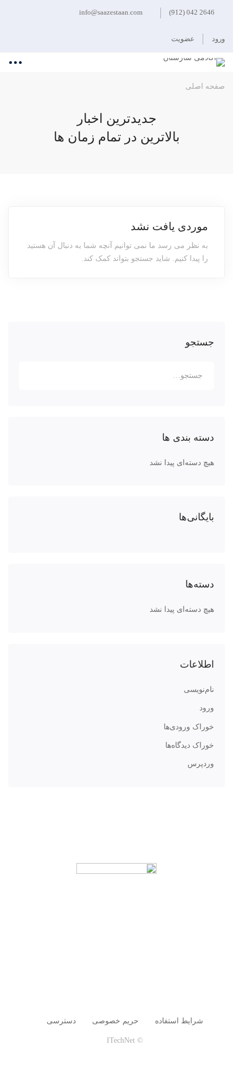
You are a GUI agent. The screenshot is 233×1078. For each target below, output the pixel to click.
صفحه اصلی (205, 86)
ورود (206, 708)
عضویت (183, 39)
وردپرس (200, 764)
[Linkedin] (65, 978)
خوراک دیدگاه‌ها (189, 745)
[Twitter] (167, 978)
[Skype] (116, 978)
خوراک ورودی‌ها (189, 727)
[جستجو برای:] (116, 375)
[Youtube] (91, 978)
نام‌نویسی (199, 689)
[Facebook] (142, 978)
